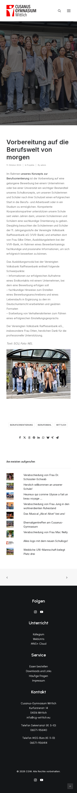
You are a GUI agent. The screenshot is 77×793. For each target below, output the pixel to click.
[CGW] (21, 10)
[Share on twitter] (24, 437)
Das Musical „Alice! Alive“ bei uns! (44, 513)
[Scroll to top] (70, 786)
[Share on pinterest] (34, 437)
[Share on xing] (52, 437)
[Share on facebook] (20, 437)
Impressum (38, 680)
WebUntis (38, 639)
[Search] (58, 10)
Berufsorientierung (21, 425)
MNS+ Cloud (38, 643)
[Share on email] (57, 437)
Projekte (30, 165)
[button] (69, 10)
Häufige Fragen (38, 676)
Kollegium (38, 634)
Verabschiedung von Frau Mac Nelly (45, 532)
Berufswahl (44, 425)
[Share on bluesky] (48, 437)
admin (43, 165)
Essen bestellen (38, 666)
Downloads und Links (38, 671)
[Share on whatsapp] (43, 437)
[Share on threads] (29, 437)
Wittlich (61, 425)
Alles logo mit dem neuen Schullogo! (45, 541)
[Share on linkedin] (38, 437)
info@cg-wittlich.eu (38, 717)
